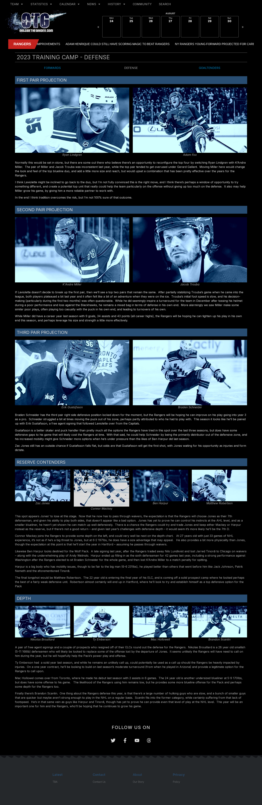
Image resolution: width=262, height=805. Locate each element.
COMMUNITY (142, 4)
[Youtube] (137, 740)
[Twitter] (113, 740)
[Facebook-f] (125, 740)
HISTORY (114, 4)
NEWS (91, 4)
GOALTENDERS (209, 68)
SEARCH (165, 4)
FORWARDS (52, 68)
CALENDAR (67, 4)
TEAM (14, 4)
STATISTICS (39, 4)
